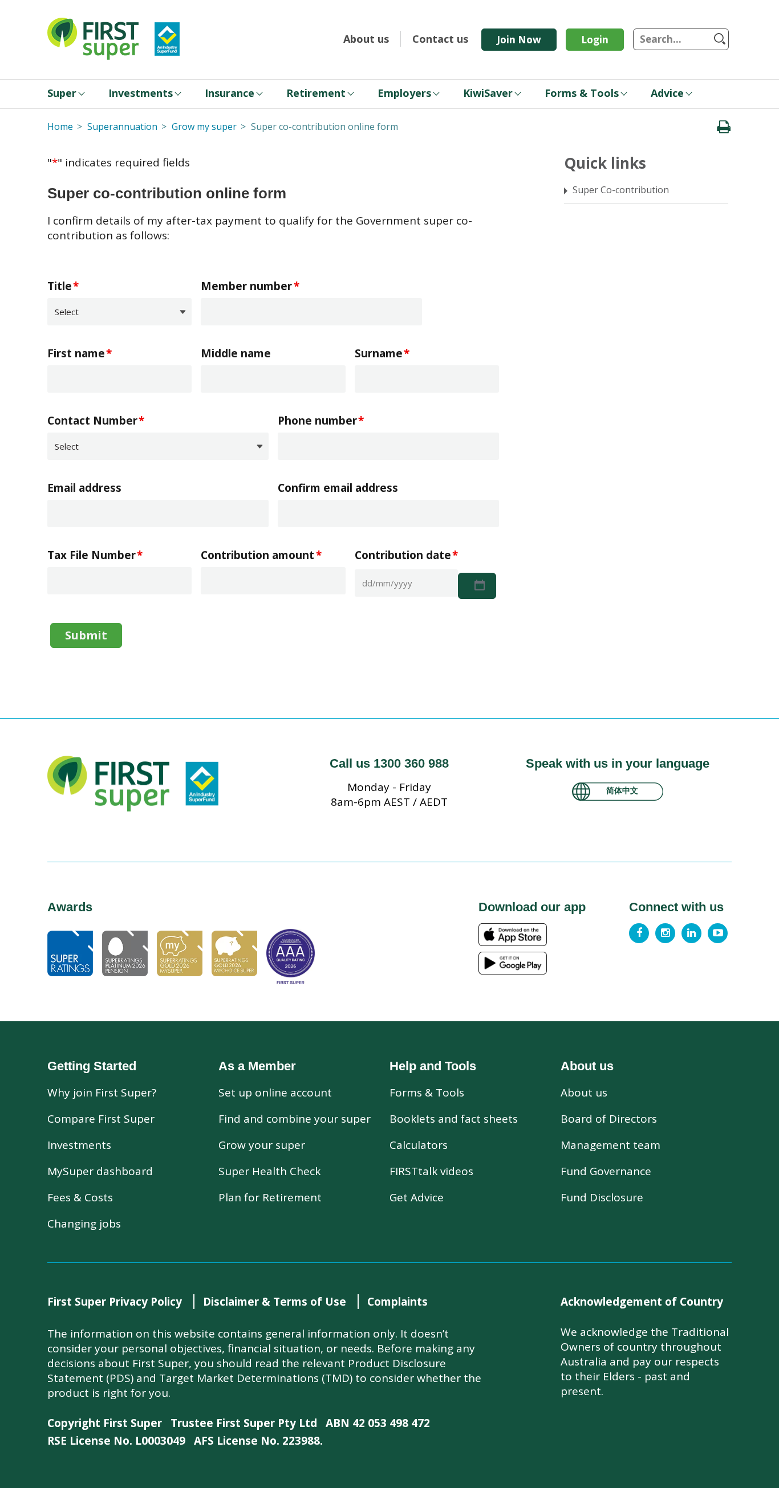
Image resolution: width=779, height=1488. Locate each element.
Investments (140, 93)
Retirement (316, 93)
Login (594, 39)
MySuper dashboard (100, 1171)
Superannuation (122, 126)
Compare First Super (101, 1118)
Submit (86, 635)
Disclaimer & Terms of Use (274, 1301)
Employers (404, 93)
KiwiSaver (488, 93)
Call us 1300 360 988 (389, 763)
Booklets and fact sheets (454, 1118)
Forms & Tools (582, 93)
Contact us (440, 39)
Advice (667, 93)
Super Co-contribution (621, 190)
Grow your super (261, 1145)
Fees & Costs (80, 1197)
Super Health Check (269, 1171)
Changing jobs (84, 1223)
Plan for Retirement (270, 1197)
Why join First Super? (101, 1092)
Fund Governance (606, 1171)
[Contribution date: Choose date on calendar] (477, 586)
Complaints (397, 1301)
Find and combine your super (294, 1118)
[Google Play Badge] (550, 963)
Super (61, 93)
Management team (610, 1145)
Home (60, 126)
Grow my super (204, 126)
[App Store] (550, 934)
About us (366, 39)
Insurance (229, 93)
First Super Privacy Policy (114, 1301)
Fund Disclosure (602, 1197)
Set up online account (275, 1092)
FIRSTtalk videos (431, 1171)
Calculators (419, 1145)
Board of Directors (609, 1118)
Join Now (519, 39)
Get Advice (417, 1197)
